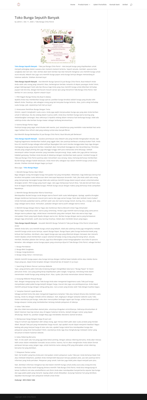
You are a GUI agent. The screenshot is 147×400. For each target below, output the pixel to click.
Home (72, 5)
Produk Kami (83, 5)
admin (19, 22)
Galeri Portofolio (100, 5)
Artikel (125, 5)
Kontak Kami (115, 5)
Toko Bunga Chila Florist (44, 22)
